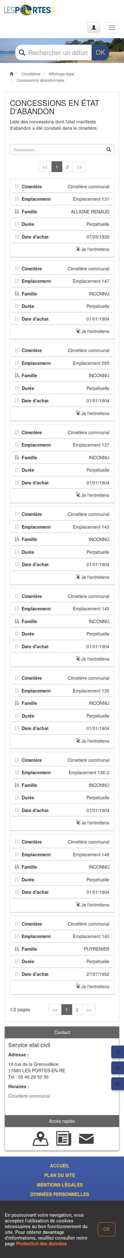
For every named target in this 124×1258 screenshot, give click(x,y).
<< (45, 166)
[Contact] (86, 1138)
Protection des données (41, 1244)
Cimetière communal (29, 1096)
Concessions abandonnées (40, 80)
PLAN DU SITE (59, 1175)
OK (100, 52)
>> (79, 166)
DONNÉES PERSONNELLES (59, 1194)
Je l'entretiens (94, 249)
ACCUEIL (60, 1165)
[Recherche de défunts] (40, 1138)
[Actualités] (63, 1138)
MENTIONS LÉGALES (60, 1184)
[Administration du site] (93, 27)
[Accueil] (30, 10)
